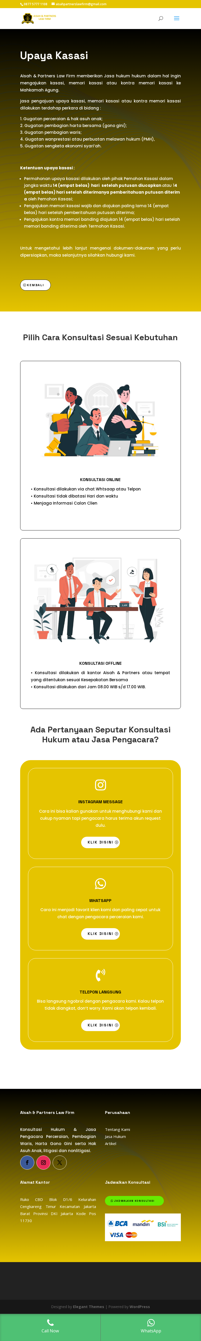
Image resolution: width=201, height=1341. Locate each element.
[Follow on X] (60, 1162)
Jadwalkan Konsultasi (134, 1201)
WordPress (140, 1306)
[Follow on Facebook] (27, 1162)
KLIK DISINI (101, 842)
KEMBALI (35, 285)
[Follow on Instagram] (43, 1162)
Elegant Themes (88, 1306)
